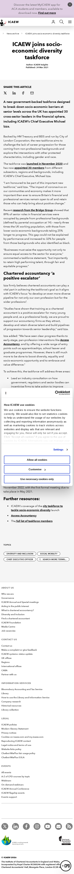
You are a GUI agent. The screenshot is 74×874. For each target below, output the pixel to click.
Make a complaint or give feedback (19, 650)
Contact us (6, 645)
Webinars (6, 780)
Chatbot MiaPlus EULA (12, 757)
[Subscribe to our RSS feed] (69, 826)
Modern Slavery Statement (14, 728)
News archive (13, 33)
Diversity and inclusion (20, 553)
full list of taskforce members (34, 521)
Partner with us (9, 674)
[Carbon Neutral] (16, 840)
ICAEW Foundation (11, 622)
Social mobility (48, 553)
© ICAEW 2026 (9, 857)
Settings (58, 449)
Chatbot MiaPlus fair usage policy (18, 753)
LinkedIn (14, 93)
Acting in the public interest (15, 606)
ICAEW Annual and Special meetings (20, 602)
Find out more (47, 13)
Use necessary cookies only (37, 479)
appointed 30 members (29, 167)
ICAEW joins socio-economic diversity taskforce (47, 33)
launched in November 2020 (45, 163)
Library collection (10, 709)
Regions (5, 662)
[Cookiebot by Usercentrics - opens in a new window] (55, 393)
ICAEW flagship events (13, 793)
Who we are (7, 594)
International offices (11, 666)
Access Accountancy (23, 515)
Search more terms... (54, 559)
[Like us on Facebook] (26, 826)
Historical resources (11, 705)
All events (6, 772)
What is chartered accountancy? (17, 610)
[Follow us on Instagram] (37, 826)
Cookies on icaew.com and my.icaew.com (22, 737)
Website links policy (11, 749)
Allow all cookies (37, 459)
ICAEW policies (9, 724)
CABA (4, 670)
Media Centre (8, 626)
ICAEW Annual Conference (15, 788)
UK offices (6, 658)
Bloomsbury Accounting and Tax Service (21, 689)
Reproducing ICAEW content (16, 741)
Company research (11, 701)
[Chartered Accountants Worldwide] (64, 840)
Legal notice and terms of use (16, 745)
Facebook (23, 93)
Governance (7, 598)
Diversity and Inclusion (13, 614)
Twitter (5, 93)
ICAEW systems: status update (17, 654)
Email (32, 93)
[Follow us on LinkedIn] (15, 826)
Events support (9, 797)
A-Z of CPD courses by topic (15, 776)
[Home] (11, 22)
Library (5, 693)
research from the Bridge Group (33, 210)
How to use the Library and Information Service (25, 697)
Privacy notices (8, 733)
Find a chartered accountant (15, 618)
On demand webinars (12, 784)
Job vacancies (8, 630)
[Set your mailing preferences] (58, 826)
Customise (35, 469)
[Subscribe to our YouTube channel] (47, 826)
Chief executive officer (20, 559)
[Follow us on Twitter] (4, 826)
